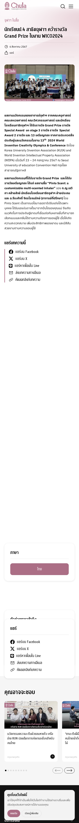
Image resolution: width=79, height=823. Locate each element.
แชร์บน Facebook (27, 252)
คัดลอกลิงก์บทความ (27, 280)
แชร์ (12, 52)
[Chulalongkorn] (15, 6)
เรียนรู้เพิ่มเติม (31, 813)
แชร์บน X (21, 259)
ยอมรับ (13, 813)
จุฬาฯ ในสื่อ (11, 20)
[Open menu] (71, 6)
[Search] (63, 6)
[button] (5, 770)
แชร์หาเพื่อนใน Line (27, 266)
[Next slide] (69, 770)
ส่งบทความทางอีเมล (28, 273)
